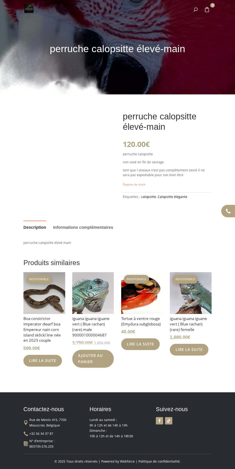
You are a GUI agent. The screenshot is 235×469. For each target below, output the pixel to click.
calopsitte (148, 197)
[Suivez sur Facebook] (159, 420)
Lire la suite (42, 360)
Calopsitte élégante (172, 197)
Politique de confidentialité (159, 461)
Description (34, 227)
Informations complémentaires (83, 227)
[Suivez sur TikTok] (168, 420)
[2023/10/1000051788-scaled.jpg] (67, 155)
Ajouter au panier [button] (90, 358)
